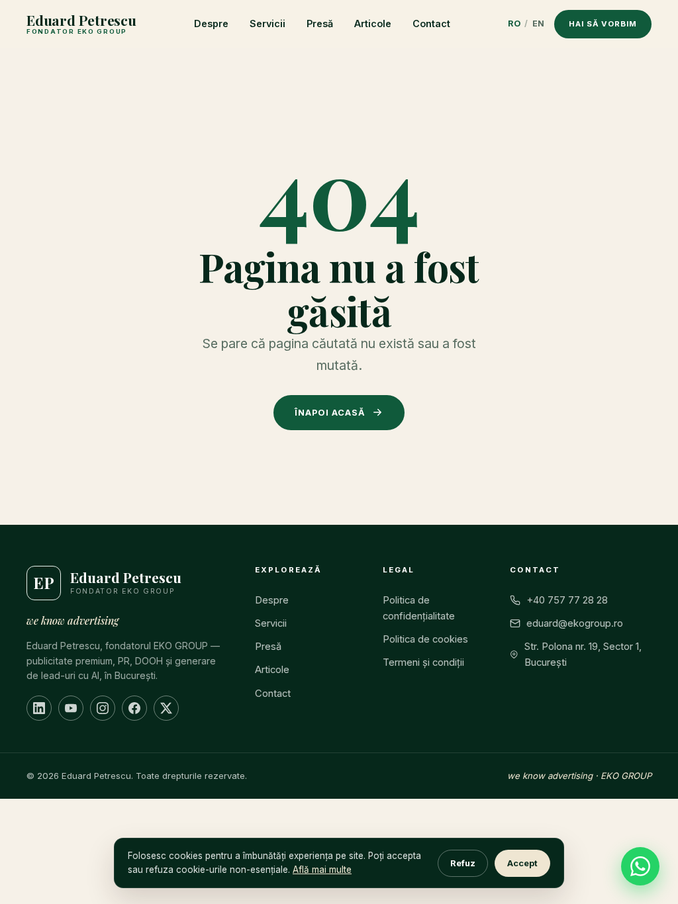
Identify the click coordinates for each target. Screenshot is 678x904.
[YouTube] (70, 708)
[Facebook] (134, 708)
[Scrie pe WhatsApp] (640, 866)
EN (538, 23)
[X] (166, 708)
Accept (522, 863)
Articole (372, 23)
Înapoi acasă (330, 413)
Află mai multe (322, 869)
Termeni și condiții (423, 662)
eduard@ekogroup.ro (574, 623)
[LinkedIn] (39, 708)
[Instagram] (102, 708)
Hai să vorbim (603, 23)
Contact (431, 23)
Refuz (462, 863)
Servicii (267, 23)
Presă (320, 23)
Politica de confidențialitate (419, 608)
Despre (211, 23)
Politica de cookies (425, 639)
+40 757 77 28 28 (567, 600)
